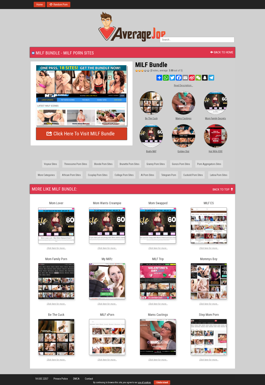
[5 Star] (148, 70)
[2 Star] (139, 70)
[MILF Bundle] (81, 95)
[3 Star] (142, 70)
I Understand (162, 382)
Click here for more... (56, 248)
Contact (89, 378)
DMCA (76, 378)
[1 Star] (136, 70)
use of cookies (144, 382)
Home (39, 4)
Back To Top (221, 189)
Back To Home (223, 52)
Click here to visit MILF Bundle (83, 134)
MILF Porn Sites (78, 53)
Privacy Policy (61, 378)
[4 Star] (145, 70)
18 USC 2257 (41, 378)
